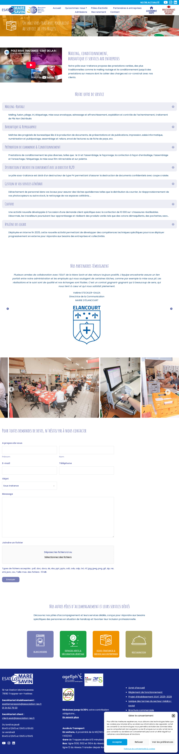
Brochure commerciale (141, 710)
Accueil (57, 8)
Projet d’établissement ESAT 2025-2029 (150, 696)
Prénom (6, 456)
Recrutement (98, 12)
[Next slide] (168, 392)
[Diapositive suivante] (171, 309)
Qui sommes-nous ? (76, 8)
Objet (5, 478)
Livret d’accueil (136, 687)
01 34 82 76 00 (9, 707)
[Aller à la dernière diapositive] (7, 309)
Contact (115, 12)
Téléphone (65, 463)
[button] (173, 715)
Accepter (117, 742)
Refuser (139, 742)
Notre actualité (149, 2)
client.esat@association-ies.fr (18, 718)
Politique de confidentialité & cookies (139, 749)
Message (7, 494)
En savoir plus (71, 717)
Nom (61, 456)
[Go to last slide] (11, 389)
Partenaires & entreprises (127, 8)
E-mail (6, 463)
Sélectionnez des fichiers (58, 557)
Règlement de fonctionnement (145, 692)
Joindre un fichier (12, 542)
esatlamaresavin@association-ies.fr (22, 704)
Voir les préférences (162, 742)
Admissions (81, 12)
